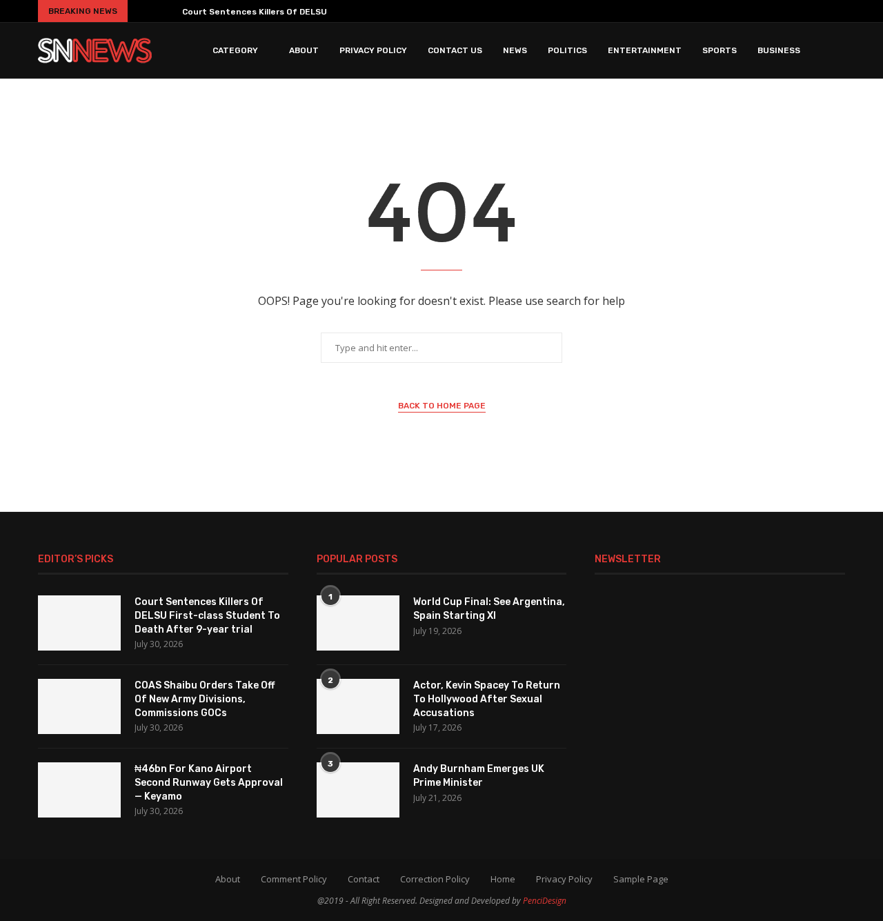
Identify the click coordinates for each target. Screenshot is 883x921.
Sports (719, 50)
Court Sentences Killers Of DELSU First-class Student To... (307, 12)
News (515, 50)
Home (502, 879)
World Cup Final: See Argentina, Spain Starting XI (489, 609)
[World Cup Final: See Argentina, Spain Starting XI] (358, 623)
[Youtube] (798, 11)
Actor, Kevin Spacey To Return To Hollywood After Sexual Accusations (486, 699)
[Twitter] (740, 11)
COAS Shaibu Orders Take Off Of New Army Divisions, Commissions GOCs (205, 699)
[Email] (819, 11)
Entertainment (645, 50)
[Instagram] (758, 11)
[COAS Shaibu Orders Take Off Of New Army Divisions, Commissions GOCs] (79, 706)
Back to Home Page (442, 405)
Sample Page (640, 879)
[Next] (166, 11)
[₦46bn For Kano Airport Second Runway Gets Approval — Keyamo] (79, 790)
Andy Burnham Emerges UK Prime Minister (478, 776)
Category (235, 50)
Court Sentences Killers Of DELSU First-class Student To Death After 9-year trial (207, 615)
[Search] (838, 50)
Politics (567, 50)
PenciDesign (544, 901)
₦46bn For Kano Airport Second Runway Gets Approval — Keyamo (209, 782)
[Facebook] (722, 11)
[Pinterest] (778, 11)
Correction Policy (435, 879)
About (304, 50)
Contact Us (455, 50)
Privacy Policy (373, 50)
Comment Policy (294, 879)
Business (778, 50)
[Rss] (839, 11)
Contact (363, 879)
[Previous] (143, 11)
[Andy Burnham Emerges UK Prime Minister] (358, 790)
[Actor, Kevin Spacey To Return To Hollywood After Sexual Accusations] (358, 706)
